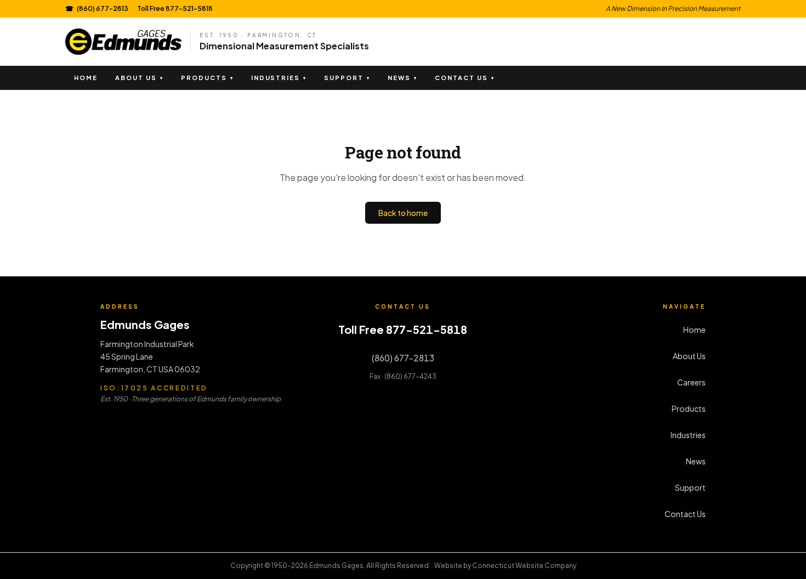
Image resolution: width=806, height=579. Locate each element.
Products (207, 77)
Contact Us (465, 77)
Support (347, 77)
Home (86, 77)
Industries (279, 77)
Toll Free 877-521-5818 (175, 8)
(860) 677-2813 (96, 8)
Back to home (403, 213)
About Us (139, 77)
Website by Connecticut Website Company (505, 565)
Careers (691, 382)
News (402, 77)
